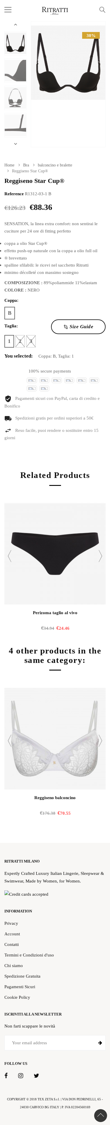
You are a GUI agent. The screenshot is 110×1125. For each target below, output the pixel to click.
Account (12, 933)
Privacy (11, 923)
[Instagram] (20, 1076)
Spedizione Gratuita (22, 976)
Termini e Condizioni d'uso (29, 954)
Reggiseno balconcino (55, 797)
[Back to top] (100, 1115)
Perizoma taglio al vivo (55, 612)
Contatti (11, 944)
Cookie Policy (17, 997)
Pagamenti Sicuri (19, 986)
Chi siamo (13, 965)
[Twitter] (36, 1076)
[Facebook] (6, 1076)
